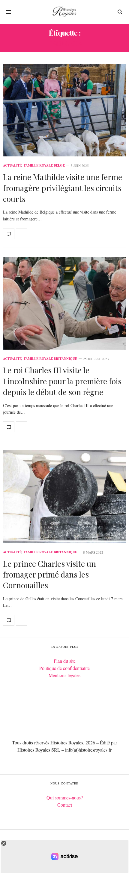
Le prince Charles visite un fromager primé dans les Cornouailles (49, 574)
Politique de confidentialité (64, 668)
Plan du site (65, 661)
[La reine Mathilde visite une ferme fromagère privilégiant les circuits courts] (64, 110)
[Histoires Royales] (64, 12)
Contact (64, 805)
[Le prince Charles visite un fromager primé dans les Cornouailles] (64, 496)
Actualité (12, 165)
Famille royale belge (44, 165)
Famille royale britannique (50, 358)
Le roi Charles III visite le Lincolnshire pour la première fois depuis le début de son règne (62, 381)
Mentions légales (64, 675)
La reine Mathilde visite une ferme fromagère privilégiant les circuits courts (62, 188)
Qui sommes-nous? (64, 797)
